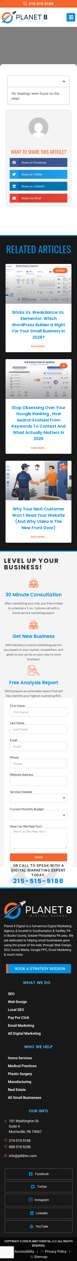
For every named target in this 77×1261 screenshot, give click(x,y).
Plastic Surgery (20, 1074)
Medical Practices (22, 1066)
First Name (17, 705)
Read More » (38, 346)
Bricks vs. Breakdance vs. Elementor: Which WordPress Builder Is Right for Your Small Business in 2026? (38, 324)
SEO (11, 994)
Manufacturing (19, 1082)
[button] (64, 81)
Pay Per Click (18, 1017)
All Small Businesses (24, 1097)
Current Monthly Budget (27, 809)
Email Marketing (21, 1025)
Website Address (21, 774)
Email (13, 740)
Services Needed (21, 791)
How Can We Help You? (26, 826)
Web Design (17, 1002)
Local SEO (16, 1010)
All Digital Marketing (24, 1033)
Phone (14, 757)
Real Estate (17, 1090)
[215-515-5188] (38, 4)
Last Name (17, 722)
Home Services (20, 1058)
